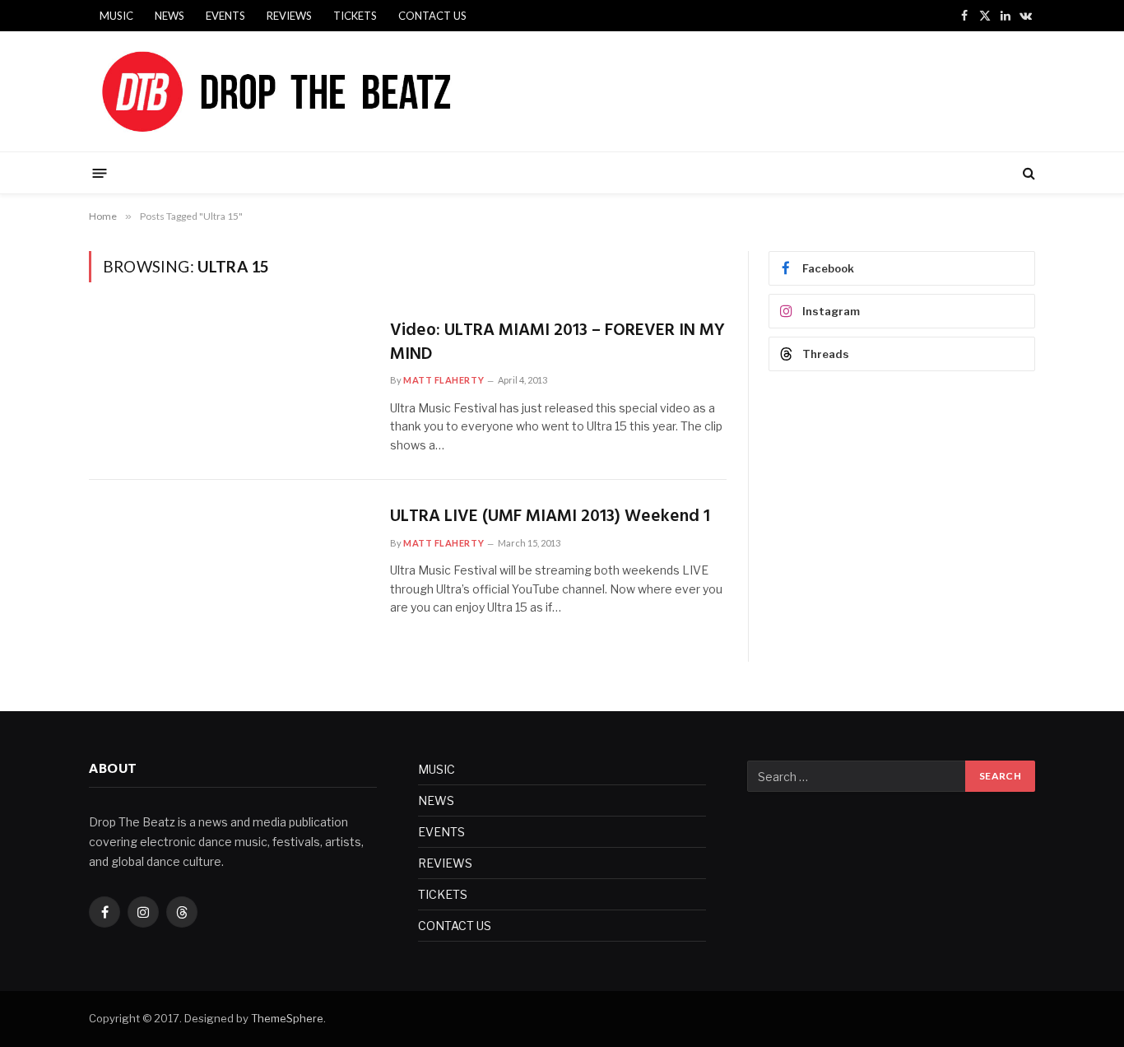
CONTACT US (432, 15)
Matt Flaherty (443, 380)
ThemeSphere (287, 1018)
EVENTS (225, 15)
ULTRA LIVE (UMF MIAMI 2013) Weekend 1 (550, 517)
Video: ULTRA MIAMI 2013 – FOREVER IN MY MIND (557, 342)
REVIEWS (289, 15)
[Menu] (100, 172)
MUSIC (116, 15)
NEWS (169, 15)
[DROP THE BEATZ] (315, 91)
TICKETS (355, 15)
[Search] (1027, 173)
